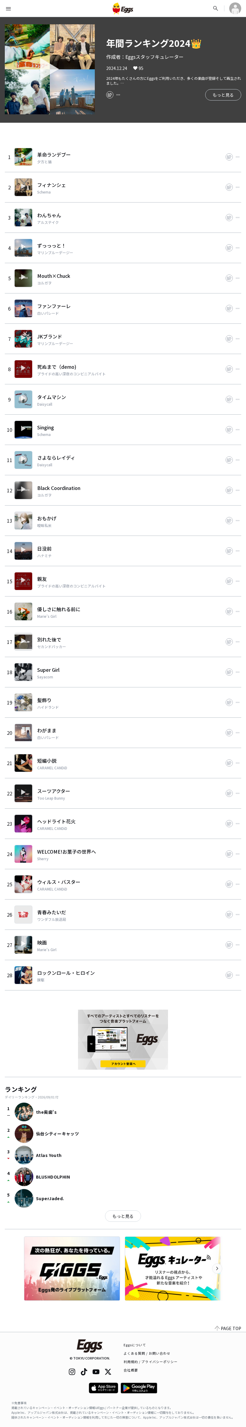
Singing (45, 427)
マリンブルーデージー (55, 252)
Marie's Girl (46, 616)
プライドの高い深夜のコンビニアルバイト (71, 373)
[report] (118, 94)
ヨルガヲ (44, 283)
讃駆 (40, 980)
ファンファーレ (54, 306)
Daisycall (44, 404)
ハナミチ (44, 555)
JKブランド (49, 336)
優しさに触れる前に (58, 609)
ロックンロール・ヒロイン (66, 972)
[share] (109, 94)
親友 (42, 578)
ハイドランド (48, 707)
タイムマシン (51, 397)
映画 (42, 942)
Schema (44, 192)
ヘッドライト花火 (56, 821)
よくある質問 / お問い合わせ (147, 1353)
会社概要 (131, 1370)
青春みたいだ (51, 912)
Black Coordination (58, 487)
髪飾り (44, 700)
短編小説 (46, 760)
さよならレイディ (56, 457)
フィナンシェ (51, 184)
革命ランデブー (54, 154)
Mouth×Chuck (53, 275)
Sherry (43, 858)
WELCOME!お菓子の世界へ (66, 851)
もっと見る (223, 95)
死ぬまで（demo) (56, 366)
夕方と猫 (44, 161)
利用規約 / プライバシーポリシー (151, 1361)
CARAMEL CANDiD (52, 767)
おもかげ (46, 518)
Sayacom (45, 676)
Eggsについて (135, 1344)
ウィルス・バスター (58, 881)
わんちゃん (49, 215)
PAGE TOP (231, 1328)
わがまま (46, 730)
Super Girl (48, 669)
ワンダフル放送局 (51, 919)
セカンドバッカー (51, 646)
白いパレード (48, 313)
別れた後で (49, 639)
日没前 (44, 548)
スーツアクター (53, 791)
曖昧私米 (44, 525)
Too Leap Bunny (51, 798)
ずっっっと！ (51, 245)
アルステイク (48, 222)
